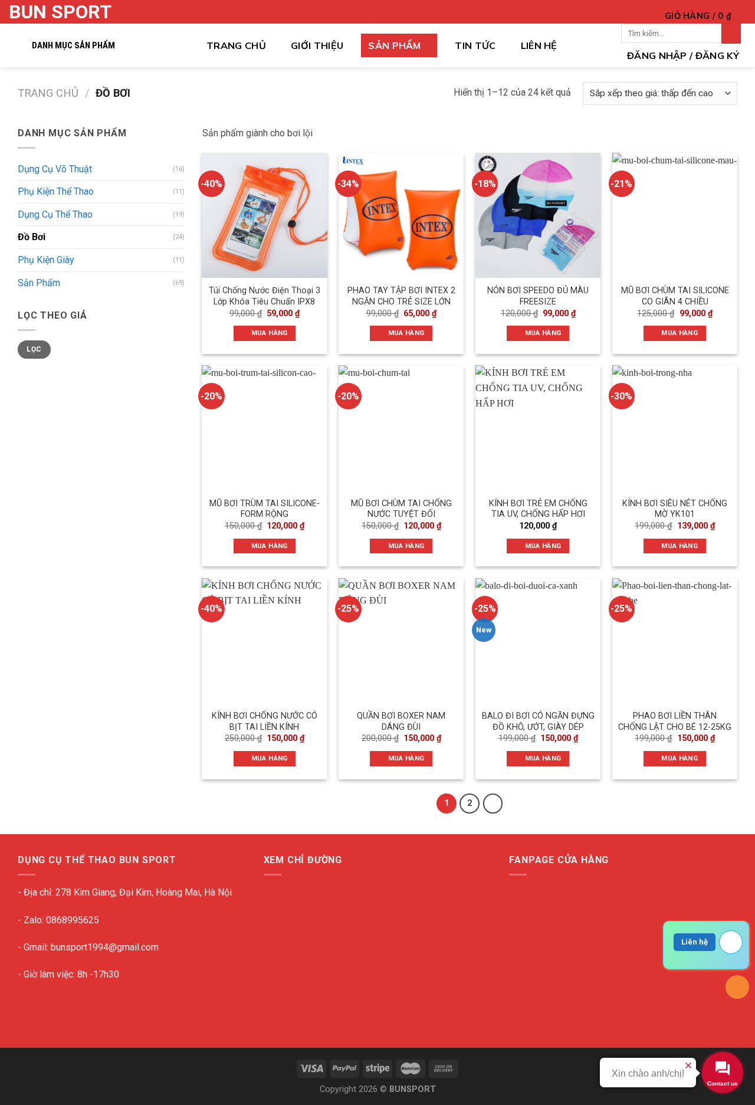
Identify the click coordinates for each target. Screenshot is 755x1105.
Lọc (34, 349)
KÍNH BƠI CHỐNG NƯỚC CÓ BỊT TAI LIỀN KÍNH (264, 721)
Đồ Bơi (31, 236)
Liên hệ (694, 941)
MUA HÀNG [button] (269, 333)
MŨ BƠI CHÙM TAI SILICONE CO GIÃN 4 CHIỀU (675, 296)
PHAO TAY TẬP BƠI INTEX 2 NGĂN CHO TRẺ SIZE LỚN (401, 296)
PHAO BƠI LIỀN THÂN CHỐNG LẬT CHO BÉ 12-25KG (674, 721)
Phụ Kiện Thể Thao (56, 191)
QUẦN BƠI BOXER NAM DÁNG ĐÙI (401, 721)
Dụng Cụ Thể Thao (55, 214)
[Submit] (731, 34)
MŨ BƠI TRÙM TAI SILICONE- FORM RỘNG (264, 509)
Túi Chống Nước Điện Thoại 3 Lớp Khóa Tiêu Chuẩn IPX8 (264, 296)
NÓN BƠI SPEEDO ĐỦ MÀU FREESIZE (538, 296)
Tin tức (475, 45)
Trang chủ (236, 45)
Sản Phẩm (394, 45)
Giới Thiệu (317, 45)
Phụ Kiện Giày (46, 259)
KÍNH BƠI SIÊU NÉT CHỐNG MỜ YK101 (674, 509)
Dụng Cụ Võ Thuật (55, 169)
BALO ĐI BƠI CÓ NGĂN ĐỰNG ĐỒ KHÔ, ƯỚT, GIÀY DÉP (538, 721)
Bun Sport (60, 11)
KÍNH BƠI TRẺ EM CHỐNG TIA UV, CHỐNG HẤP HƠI (538, 509)
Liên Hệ (539, 45)
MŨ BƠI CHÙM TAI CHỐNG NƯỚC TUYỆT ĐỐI (401, 509)
